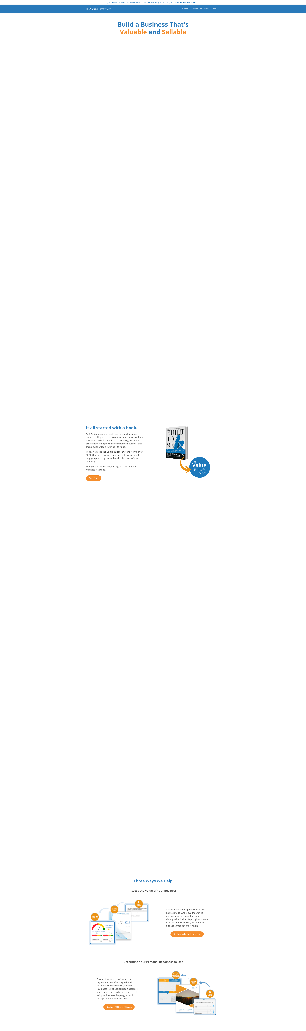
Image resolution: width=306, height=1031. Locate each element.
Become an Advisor (200, 9)
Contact (185, 9)
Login (215, 9)
